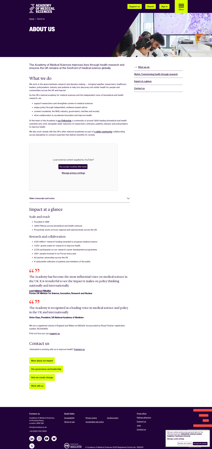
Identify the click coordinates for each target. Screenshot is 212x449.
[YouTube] (46, 438)
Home (31, 19)
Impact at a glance (143, 81)
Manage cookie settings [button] (175, 439)
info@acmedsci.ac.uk (38, 427)
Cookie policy (112, 418)
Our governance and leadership (46, 369)
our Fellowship (64, 120)
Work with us (37, 386)
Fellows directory (144, 417)
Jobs (139, 425)
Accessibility (69, 418)
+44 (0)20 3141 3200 (38, 431)
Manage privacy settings (73, 173)
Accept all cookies (200, 443)
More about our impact (42, 360)
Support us (141, 421)
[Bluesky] (54, 438)
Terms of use (69, 422)
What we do (144, 67)
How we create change (42, 377)
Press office (141, 413)
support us (54, 333)
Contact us (79, 349)
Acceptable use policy (95, 422)
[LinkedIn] (31, 438)
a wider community (103, 131)
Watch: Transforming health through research (156, 74)
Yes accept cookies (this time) (73, 166)
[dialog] (188, 438)
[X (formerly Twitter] (31, 446)
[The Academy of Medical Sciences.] (42, 8)
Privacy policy (91, 418)
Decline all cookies (184, 443)
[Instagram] (39, 438)
